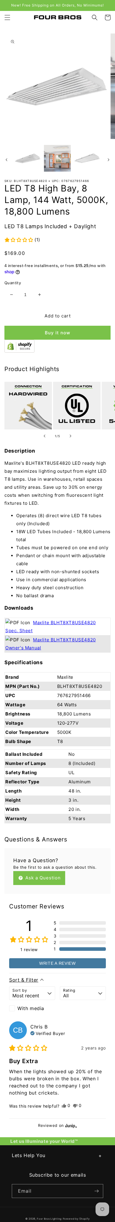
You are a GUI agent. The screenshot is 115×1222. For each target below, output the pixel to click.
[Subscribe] (96, 1191)
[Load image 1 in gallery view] (27, 158)
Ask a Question (42, 878)
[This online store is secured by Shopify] (19, 351)
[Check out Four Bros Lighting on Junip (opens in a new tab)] (70, 1125)
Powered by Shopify (76, 1218)
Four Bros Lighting (49, 1218)
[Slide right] (108, 159)
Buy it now (57, 333)
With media (30, 1008)
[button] (7, 17)
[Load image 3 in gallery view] (87, 158)
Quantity (12, 282)
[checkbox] (32, 1008)
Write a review (57, 963)
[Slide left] (6, 159)
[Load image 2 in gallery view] (57, 158)
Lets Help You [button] (28, 1155)
